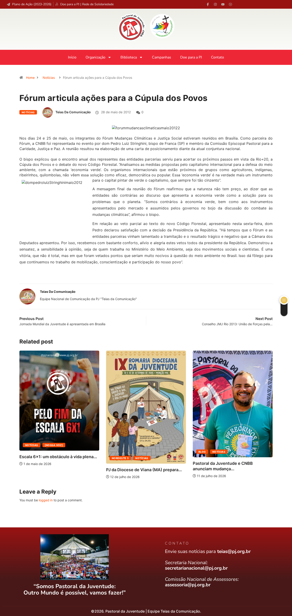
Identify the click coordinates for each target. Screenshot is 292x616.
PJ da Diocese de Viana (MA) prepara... (144, 469)
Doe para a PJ (191, 57)
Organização (95, 57)
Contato (217, 57)
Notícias (49, 77)
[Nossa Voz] (54, 445)
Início (72, 57)
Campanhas (161, 57)
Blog (202, 451)
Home (30, 77)
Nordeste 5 (120, 458)
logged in (46, 500)
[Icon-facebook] (208, 4)
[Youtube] (223, 4)
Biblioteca (128, 57)
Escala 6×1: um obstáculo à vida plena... (58, 456)
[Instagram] (215, 4)
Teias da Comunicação (73, 112)
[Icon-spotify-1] (230, 4)
